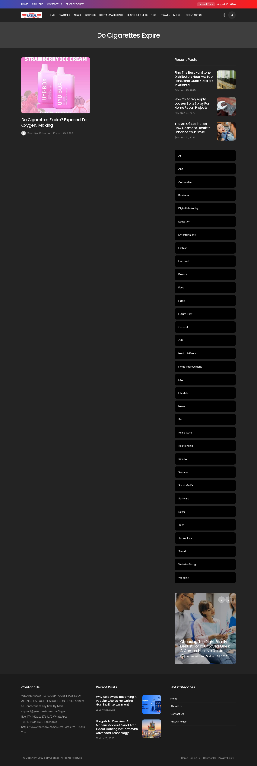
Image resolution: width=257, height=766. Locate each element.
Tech (154, 15)
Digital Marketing (111, 15)
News (77, 15)
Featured (64, 15)
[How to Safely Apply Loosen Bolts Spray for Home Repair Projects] (226, 106)
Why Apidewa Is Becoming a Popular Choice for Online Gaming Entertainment (116, 701)
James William (195, 656)
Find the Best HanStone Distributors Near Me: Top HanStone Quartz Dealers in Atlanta (194, 78)
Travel (165, 15)
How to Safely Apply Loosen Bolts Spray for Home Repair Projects (192, 103)
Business (90, 15)
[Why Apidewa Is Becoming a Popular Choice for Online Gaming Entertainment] (151, 704)
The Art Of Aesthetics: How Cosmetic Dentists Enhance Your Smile (192, 128)
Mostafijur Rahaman (39, 133)
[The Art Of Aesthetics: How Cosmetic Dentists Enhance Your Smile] (226, 131)
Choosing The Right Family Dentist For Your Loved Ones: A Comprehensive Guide (205, 646)
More (176, 15)
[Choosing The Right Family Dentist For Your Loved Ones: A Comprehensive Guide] (205, 628)
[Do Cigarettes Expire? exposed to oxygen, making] (55, 85)
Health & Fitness (136, 15)
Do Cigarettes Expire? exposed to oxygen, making (53, 122)
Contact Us (54, 4)
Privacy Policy (75, 4)
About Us (37, 4)
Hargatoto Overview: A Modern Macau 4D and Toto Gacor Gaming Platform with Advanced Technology (117, 727)
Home (24, 4)
